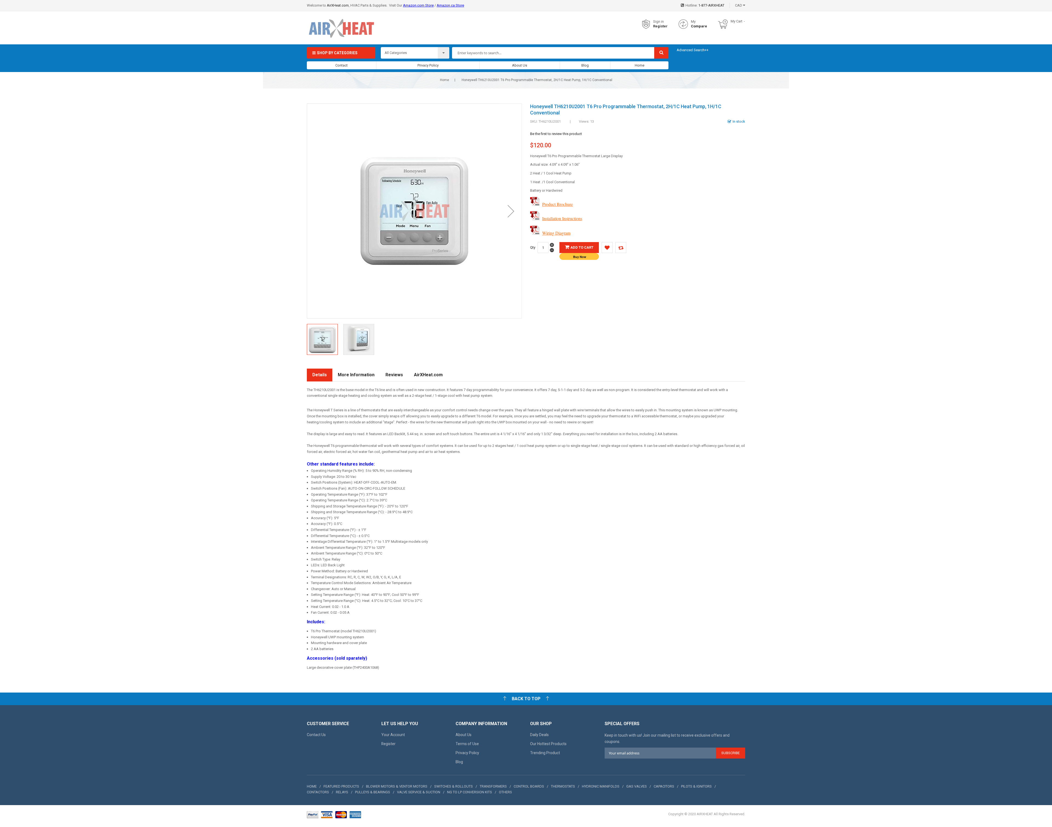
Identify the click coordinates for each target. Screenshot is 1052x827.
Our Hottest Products (548, 744)
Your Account (393, 735)
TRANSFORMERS (493, 786)
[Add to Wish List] (607, 247)
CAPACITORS (664, 786)
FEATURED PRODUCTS (341, 786)
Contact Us (316, 735)
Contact (341, 65)
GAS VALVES (636, 786)
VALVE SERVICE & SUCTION (418, 792)
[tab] (319, 375)
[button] (511, 211)
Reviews (394, 374)
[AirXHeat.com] (341, 24)
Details (319, 374)
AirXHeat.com (338, 5)
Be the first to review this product (556, 134)
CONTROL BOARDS (529, 786)
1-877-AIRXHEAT (711, 5)
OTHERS (505, 792)
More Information (356, 374)
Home (639, 65)
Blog (585, 65)
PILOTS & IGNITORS (696, 786)
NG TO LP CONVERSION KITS (469, 792)
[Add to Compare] (620, 247)
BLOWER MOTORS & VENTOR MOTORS (396, 786)
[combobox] (553, 53)
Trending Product (545, 753)
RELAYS (342, 792)
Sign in (658, 21)
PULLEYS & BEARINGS (372, 792)
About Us (519, 65)
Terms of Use (467, 744)
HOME (312, 786)
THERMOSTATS (563, 786)
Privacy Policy (428, 65)
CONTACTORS (318, 792)
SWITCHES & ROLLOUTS (453, 786)
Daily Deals (539, 735)
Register (660, 26)
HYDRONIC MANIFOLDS (600, 786)
